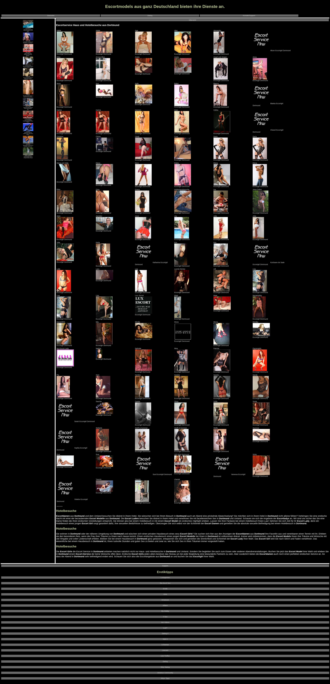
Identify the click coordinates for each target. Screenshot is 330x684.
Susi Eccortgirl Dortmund (162, 474)
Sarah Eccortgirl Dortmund (84, 421)
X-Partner (165, 645)
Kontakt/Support (249, 16)
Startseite (50, 16)
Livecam (165, 650)
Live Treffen (165, 656)
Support (165, 566)
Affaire (165, 605)
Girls (165, 594)
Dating (149, 16)
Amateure (165, 600)
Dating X (165, 633)
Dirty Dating (165, 667)
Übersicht (192, 20)
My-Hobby (165, 611)
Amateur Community (165, 673)
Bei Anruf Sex (165, 583)
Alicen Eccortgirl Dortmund (280, 50)
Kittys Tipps (165, 678)
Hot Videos (165, 622)
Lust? (165, 628)
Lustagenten (165, 577)
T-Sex (165, 617)
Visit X (165, 639)
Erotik (165, 589)
